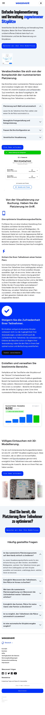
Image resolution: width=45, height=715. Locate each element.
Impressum (5, 662)
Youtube (15, 673)
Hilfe (3, 653)
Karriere (4, 651)
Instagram (6, 673)
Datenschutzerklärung (9, 660)
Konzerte (5, 232)
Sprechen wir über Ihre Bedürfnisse (19, 46)
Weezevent (22, 3)
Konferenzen (15, 232)
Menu (3, 3)
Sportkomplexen (19, 458)
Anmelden (41, 3)
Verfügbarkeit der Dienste (10, 655)
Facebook (12, 673)
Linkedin (3, 673)
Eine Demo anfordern (12, 147)
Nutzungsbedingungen (9, 658)
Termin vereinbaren (12, 353)
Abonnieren (22, 691)
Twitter (9, 673)
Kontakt (4, 648)
